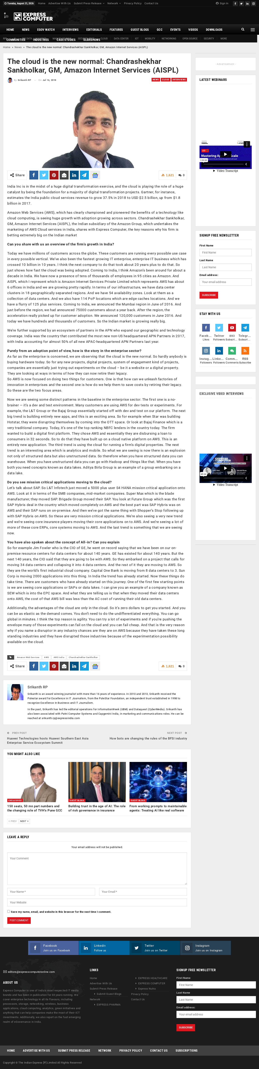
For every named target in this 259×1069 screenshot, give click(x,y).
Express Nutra (147, 988)
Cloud (165, 79)
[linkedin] (247, 3)
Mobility (150, 38)
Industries (41, 40)
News (26, 30)
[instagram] (253, 3)
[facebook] (235, 3)
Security (209, 38)
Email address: (209, 275)
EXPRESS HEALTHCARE (153, 978)
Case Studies (66, 40)
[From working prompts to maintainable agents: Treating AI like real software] (158, 782)
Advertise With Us (59, 3)
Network (112, 3)
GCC (159, 30)
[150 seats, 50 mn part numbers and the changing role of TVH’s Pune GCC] (36, 782)
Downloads (214, 30)
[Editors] (5, 971)
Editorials (94, 30)
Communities (15, 40)
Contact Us (151, 3)
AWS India (59, 657)
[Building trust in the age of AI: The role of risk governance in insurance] (97, 782)
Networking (169, 38)
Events (175, 30)
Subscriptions (187, 1050)
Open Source (190, 38)
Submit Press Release (88, 3)
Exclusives (15, 800)
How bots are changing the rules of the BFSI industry (148, 738)
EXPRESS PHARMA (108, 1004)
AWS (46, 657)
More (224, 38)
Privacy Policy (132, 3)
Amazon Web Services (28, 657)
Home (41, 3)
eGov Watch (46, 30)
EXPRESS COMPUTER (151, 983)
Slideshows (91, 40)
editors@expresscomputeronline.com (31, 971)
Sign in (223, 3)
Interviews (71, 30)
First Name (206, 245)
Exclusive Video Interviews (222, 394)
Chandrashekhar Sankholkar (83, 657)
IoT (137, 38)
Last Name (206, 260)
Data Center (121, 38)
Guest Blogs (140, 30)
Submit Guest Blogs (109, 993)
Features (116, 30)
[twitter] (241, 3)
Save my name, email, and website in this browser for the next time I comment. (61, 911)
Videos (193, 30)
